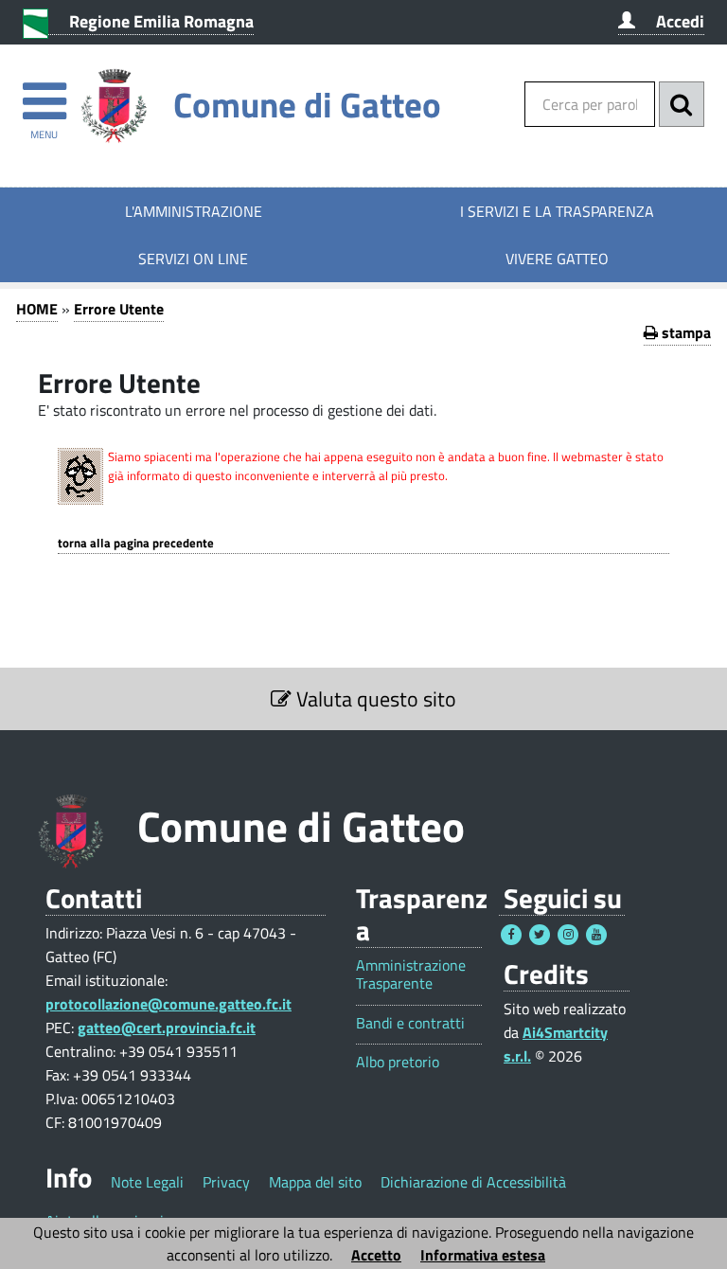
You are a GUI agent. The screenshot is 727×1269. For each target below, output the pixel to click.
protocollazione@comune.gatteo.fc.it (168, 1003)
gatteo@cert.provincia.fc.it (167, 1027)
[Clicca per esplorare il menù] (44, 92)
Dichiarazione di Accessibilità (473, 1182)
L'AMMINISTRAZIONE (193, 211)
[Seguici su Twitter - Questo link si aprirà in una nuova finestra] (539, 934)
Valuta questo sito (374, 699)
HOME (37, 308)
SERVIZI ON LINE (193, 258)
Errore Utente (119, 308)
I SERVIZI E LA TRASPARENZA (557, 211)
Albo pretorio (397, 1062)
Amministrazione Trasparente (411, 974)
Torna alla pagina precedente (136, 543)
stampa (684, 332)
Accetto (376, 1254)
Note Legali (147, 1182)
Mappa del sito (315, 1182)
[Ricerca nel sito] (681, 104)
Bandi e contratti (410, 1023)
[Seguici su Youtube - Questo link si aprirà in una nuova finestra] (596, 934)
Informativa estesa (482, 1254)
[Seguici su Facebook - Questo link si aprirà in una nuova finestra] (511, 934)
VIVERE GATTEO (557, 258)
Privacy (226, 1182)
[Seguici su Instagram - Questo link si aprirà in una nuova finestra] (568, 934)
